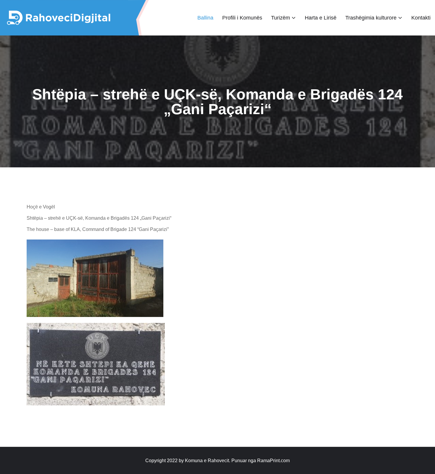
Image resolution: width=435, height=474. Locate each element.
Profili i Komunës (242, 18)
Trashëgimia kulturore (371, 18)
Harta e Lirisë (320, 18)
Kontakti (421, 18)
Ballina (205, 18)
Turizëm (280, 18)
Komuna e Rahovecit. (207, 460)
